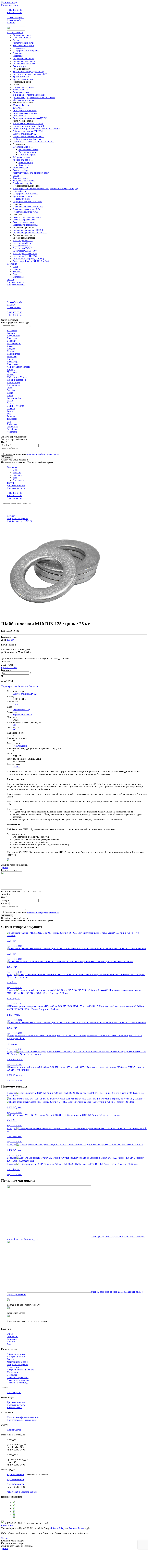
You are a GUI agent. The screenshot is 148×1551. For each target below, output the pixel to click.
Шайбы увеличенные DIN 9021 (28, 136)
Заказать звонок (15, 498)
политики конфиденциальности (43, 454)
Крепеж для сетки (21, 160)
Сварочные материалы (18, 1380)
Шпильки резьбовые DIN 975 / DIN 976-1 (33, 141)
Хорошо (5, 1538)
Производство (14, 1392)
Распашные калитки (28, 149)
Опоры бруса (19, 191)
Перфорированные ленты (25, 193)
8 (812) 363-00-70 (15, 1484)
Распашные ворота (27, 152)
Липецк (11, 369)
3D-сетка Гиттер (21, 105)
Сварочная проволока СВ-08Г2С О (30, 232)
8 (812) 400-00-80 (15, 1479)
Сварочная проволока (17, 1377)
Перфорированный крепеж (20, 1369)
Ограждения (13, 1367)
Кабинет (11, 22)
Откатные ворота (27, 154)
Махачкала (12, 372)
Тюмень (11, 416)
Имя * (4, 442)
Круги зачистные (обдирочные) (28, 71)
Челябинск (12, 429)
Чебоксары (12, 426)
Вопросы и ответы (16, 284)
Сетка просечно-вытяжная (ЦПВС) (30, 118)
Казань (10, 351)
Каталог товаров (15, 32)
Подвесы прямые (21, 199)
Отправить (7, 457)
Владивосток (13, 335)
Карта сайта (7, 1525)
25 (14, 730)
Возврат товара (14, 1407)
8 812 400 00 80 (14, 10)
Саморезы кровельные (24, 219)
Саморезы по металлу (23, 222)
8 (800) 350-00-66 (15, 1474)
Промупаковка (20, 746)
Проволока (12, 1372)
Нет (6, 867)
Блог (15, 274)
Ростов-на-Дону (15, 398)
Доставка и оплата (16, 282)
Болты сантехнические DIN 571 (28, 126)
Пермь (10, 395)
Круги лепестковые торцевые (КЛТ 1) (31, 74)
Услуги (10, 279)
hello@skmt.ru (13, 1492)
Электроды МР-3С (22, 245)
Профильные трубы (22, 183)
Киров (10, 359)
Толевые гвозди (20, 89)
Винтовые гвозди (21, 92)
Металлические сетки (17, 1362)
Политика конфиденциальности (23, 1417)
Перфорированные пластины (27, 201)
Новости (17, 269)
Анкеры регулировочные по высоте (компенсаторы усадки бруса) (45, 188)
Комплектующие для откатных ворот (31, 173)
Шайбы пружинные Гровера (27, 139)
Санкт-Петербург (15, 17)
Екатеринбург (14, 343)
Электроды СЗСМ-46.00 (25, 251)
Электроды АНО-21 (23, 240)
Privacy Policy (57, 1528)
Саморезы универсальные (25, 225)
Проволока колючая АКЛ (25, 212)
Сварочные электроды (18, 1382)
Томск (10, 411)
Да (2, 867)
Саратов (11, 408)
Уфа (9, 421)
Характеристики (9, 686)
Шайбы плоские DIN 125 (25, 134)
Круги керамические (23, 79)
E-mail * (5, 903)
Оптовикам (18, 277)
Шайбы (16, 766)
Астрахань (12, 330)
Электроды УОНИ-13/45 (25, 253)
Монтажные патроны (23, 100)
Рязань (10, 400)
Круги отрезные (21, 76)
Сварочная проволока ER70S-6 (28, 230)
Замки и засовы (20, 178)
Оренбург (11, 390)
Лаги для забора (20, 170)
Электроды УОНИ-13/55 (25, 256)
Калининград (13, 354)
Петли (16, 175)
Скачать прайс (14, 20)
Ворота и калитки (21, 147)
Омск (9, 387)
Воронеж (11, 341)
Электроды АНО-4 (22, 243)
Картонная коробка (22, 714)
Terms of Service (76, 1528)
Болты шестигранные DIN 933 (28, 123)
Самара (10, 403)
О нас (15, 266)
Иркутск (11, 348)
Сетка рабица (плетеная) (25, 110)
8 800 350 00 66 (14, 12)
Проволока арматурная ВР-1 (27, 209)
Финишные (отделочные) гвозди (29, 95)
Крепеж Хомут (25, 162)
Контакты (17, 271)
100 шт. (10, 640)
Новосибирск (13, 385)
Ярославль (12, 432)
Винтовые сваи (20, 167)
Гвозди (10, 1359)
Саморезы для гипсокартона (27, 217)
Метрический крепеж (17, 1364)
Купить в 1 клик (9, 667)
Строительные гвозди (23, 87)
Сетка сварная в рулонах (25, 113)
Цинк (15, 704)
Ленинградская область (18, 367)
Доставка (33, 686)
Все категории (20, 66)
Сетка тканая (19, 115)
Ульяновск (12, 419)
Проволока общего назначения (28, 206)
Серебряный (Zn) (21, 709)
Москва (10, 374)
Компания (12, 264)
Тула (9, 413)
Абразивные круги (16, 1354)
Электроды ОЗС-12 (22, 248)
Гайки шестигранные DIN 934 (28, 131)
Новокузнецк (13, 382)
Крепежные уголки (22, 196)
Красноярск (12, 364)
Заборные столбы (21, 157)
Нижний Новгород (16, 380)
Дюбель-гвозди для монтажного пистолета (34, 97)
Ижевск (11, 346)
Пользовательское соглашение (22, 1420)
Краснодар (12, 361)
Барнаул (11, 333)
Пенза (10, 393)
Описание (23, 686)
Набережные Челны (17, 377)
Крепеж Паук (25, 165)
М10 (15, 725)
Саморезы (12, 1375)
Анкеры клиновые (16, 1356)
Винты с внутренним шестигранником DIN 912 (36, 128)
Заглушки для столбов (24, 180)
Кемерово (11, 356)
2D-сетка (17, 108)
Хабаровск (12, 424)
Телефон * (6, 445)
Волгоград (12, 338)
